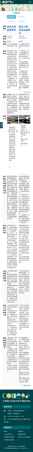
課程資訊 (21, 17)
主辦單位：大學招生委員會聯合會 (16, 410)
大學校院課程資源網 (9, 440)
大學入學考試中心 (8, 434)
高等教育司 (20, 431)
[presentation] (8, 131)
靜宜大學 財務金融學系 (24, 30)
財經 (9, 36)
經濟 (9, 38)
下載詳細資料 (26, 92)
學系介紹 (11, 17)
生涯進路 (11, 21)
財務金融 (23, 38)
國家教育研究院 (22, 434)
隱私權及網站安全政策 (12, 446)
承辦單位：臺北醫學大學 (14, 413)
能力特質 (21, 21)
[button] (10, 167)
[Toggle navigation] (30, 2)
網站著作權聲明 (22, 446)
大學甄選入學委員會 (9, 437)
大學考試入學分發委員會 (24, 437)
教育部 (5, 431)
